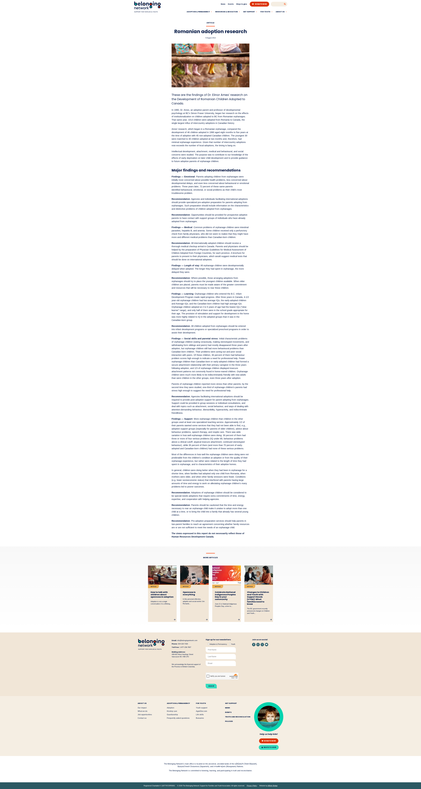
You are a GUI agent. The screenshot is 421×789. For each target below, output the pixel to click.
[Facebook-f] (253, 644)
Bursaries (200, 718)
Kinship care (172, 711)
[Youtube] (266, 644)
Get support (249, 12)
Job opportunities (145, 714)
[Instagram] (258, 644)
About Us (142, 703)
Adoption (170, 708)
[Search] (285, 4)
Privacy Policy (252, 786)
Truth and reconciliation (237, 717)
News (223, 4)
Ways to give (241, 4)
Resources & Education (226, 12)
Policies (229, 721)
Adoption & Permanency (198, 12)
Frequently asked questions (178, 718)
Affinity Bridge (272, 786)
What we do (142, 711)
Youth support (201, 708)
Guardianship (172, 714)
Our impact (142, 708)
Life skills (200, 714)
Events (231, 4)
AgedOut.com (201, 711)
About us (280, 12)
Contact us (142, 718)
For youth (265, 12)
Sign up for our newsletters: (218, 640)
